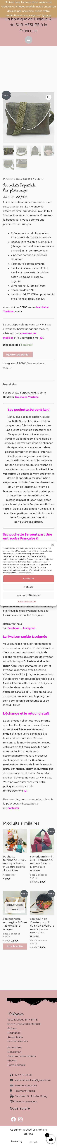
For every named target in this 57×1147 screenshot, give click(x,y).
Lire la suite (15, 946)
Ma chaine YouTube (26, 397)
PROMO (8, 178)
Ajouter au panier (18, 354)
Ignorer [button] (46, 15)
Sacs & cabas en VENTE (28, 178)
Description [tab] (10, 384)
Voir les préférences (29, 595)
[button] (52, 544)
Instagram (29, 628)
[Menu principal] (28, 40)
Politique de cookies (27, 601)
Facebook (13, 628)
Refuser (28, 586)
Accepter (28, 578)
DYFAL (33, 1142)
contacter (13, 808)
